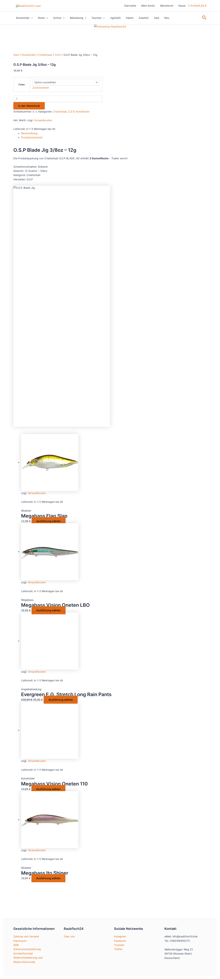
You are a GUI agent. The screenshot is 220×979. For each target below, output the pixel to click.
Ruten (41, 17)
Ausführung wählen (48, 521)
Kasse (182, 5)
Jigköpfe (115, 17)
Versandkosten (43, 120)
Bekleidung (76, 17)
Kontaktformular (23, 953)
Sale (156, 17)
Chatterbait (45, 54)
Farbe (22, 84)
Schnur (57, 17)
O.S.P (58, 54)
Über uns (69, 936)
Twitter (118, 949)
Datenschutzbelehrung (27, 949)
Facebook (120, 940)
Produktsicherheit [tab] (32, 137)
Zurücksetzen (41, 87)
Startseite (130, 5)
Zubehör (144, 17)
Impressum (20, 940)
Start (16, 54)
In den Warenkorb (29, 105)
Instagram (120, 936)
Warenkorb (166, 5)
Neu (166, 17)
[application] (31, 17)
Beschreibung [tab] (29, 133)
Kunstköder (23, 17)
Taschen (96, 17)
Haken (130, 17)
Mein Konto (148, 5)
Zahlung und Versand (26, 936)
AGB (16, 945)
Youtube (119, 945)
